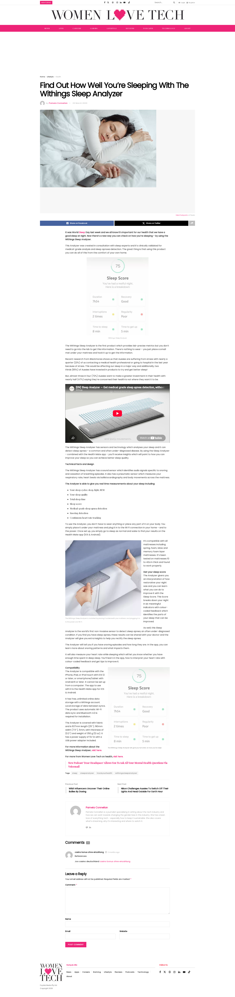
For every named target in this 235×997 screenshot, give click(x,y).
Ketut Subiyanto (182, 215)
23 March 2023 (80, 103)
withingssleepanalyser (126, 773)
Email (67, 931)
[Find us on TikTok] (129, 2)
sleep (74, 773)
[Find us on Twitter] (108, 2)
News (47, 28)
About (187, 28)
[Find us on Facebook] (104, 2)
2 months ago (114, 852)
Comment (71, 884)
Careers (77, 28)
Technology (168, 28)
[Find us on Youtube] (124, 2)
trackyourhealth (104, 773)
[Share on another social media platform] (192, 223)
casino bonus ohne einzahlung (89, 852)
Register (191, 2)
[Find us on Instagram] (117, 2)
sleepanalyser (87, 773)
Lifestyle (112, 28)
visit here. (97, 750)
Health (58, 77)
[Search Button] (173, 2)
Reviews (130, 28)
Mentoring (46, 2)
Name (68, 919)
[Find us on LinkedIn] (121, 2)
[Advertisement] (117, 52)
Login (182, 2)
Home (42, 77)
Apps (61, 28)
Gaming (94, 28)
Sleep (82, 232)
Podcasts (148, 28)
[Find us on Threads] (113, 2)
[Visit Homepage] (117, 15)
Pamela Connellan (58, 103)
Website (123, 931)
